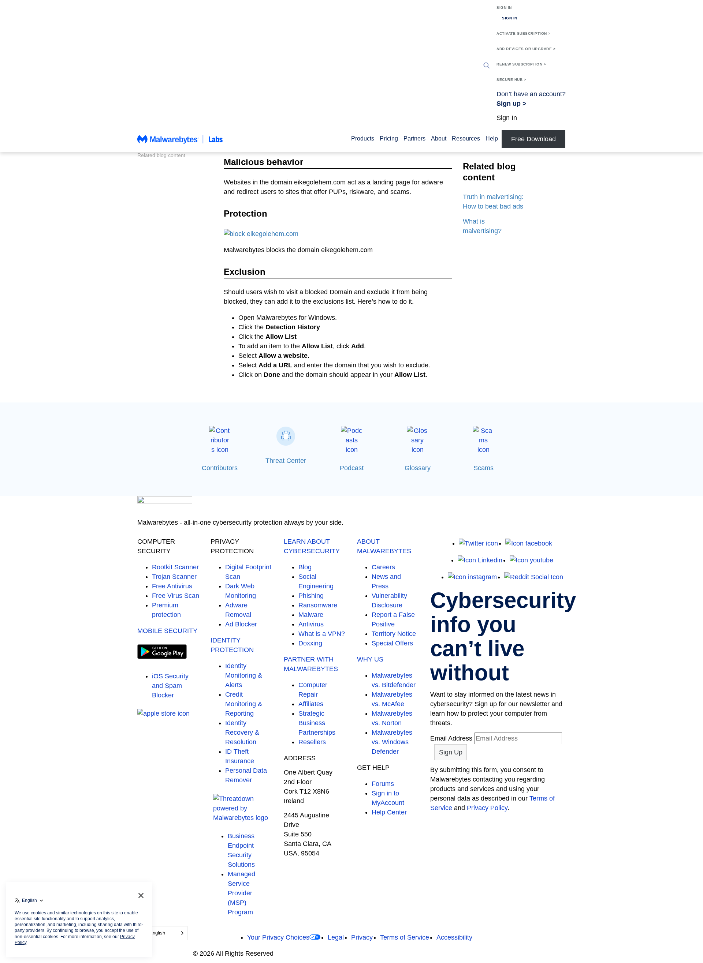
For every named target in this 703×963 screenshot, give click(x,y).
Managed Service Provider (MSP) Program (241, 893)
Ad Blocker (241, 624)
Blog (305, 567)
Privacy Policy (487, 808)
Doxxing (310, 643)
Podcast (352, 468)
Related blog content (161, 155)
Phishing (311, 595)
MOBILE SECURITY (167, 630)
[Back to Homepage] (180, 142)
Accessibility (454, 937)
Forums (383, 783)
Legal (336, 937)
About (438, 138)
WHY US (370, 659)
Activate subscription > (523, 33)
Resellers (312, 742)
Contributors (220, 468)
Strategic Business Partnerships (316, 723)
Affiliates (310, 704)
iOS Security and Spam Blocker (170, 685)
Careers (383, 567)
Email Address (451, 738)
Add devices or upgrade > (525, 49)
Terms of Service (404, 937)
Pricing (389, 138)
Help (492, 138)
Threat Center (285, 460)
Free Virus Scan (175, 595)
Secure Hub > (511, 80)
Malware (310, 614)
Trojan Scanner (174, 576)
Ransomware (317, 605)
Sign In (504, 7)
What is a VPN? (321, 633)
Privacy (362, 937)
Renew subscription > (521, 64)
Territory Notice (394, 633)
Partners (414, 138)
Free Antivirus (172, 586)
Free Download (533, 139)
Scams (483, 468)
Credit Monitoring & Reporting (243, 704)
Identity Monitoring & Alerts (243, 675)
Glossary (418, 468)
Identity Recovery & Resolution (242, 732)
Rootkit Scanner (175, 567)
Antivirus (311, 624)
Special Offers (392, 643)
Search (486, 65)
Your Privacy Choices (278, 937)
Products (362, 138)
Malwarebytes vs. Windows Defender (392, 742)
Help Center (389, 812)
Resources (466, 138)
